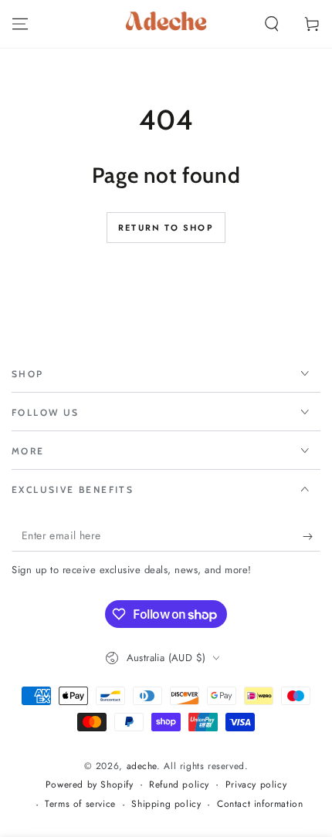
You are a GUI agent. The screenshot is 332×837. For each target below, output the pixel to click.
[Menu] (20, 24)
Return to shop (166, 227)
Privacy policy (255, 784)
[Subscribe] (311, 536)
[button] (272, 24)
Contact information (260, 804)
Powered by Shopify (90, 784)
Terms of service (80, 804)
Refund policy (179, 784)
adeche (142, 766)
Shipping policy (166, 804)
